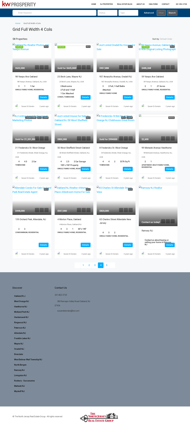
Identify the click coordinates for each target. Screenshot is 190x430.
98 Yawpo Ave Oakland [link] (26, 76)
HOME (93, 4)
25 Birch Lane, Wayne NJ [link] (69, 76)
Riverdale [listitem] (18, 354)
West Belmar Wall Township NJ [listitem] (28, 359)
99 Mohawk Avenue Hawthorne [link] (157, 147)
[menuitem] (180, 4)
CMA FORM (153, 4)
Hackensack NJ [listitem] (21, 317)
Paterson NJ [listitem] (20, 328)
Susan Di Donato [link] (27, 106)
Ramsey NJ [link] (147, 230)
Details (43, 97)
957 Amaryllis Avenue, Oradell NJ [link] (115, 76)
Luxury (45, 117)
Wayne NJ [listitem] (18, 344)
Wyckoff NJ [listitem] (19, 391)
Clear (161, 13)
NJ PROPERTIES (106, 4)
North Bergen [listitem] (20, 365)
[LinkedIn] (155, 418)
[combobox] (107, 13)
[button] (172, 28)
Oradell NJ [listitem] (19, 349)
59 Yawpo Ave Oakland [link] (153, 76)
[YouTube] (165, 418)
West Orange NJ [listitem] (21, 301)
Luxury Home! (31, 117)
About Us (140, 4)
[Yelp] (175, 418)
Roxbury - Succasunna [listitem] (24, 381)
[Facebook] (141, 418)
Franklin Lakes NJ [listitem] (22, 338)
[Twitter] (146, 418)
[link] (32, 57)
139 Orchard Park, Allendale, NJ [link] (30, 219)
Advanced (148, 13)
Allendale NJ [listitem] (20, 333)
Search (172, 13)
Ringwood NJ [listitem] (20, 322)
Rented (171, 117)
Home (17, 23)
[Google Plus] (160, 418)
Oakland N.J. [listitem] (20, 296)
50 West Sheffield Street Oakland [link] (73, 147)
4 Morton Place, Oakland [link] (69, 219)
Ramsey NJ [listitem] (19, 370)
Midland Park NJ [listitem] (21, 312)
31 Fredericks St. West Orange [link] (30, 147)
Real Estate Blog (124, 4)
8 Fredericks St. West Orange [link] (113, 147)
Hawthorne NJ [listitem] (20, 307)
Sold (46, 46)
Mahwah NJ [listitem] (19, 386)
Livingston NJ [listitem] (20, 375)
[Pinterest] (170, 418)
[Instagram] (150, 418)
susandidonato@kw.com (68, 311)
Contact (165, 4)
